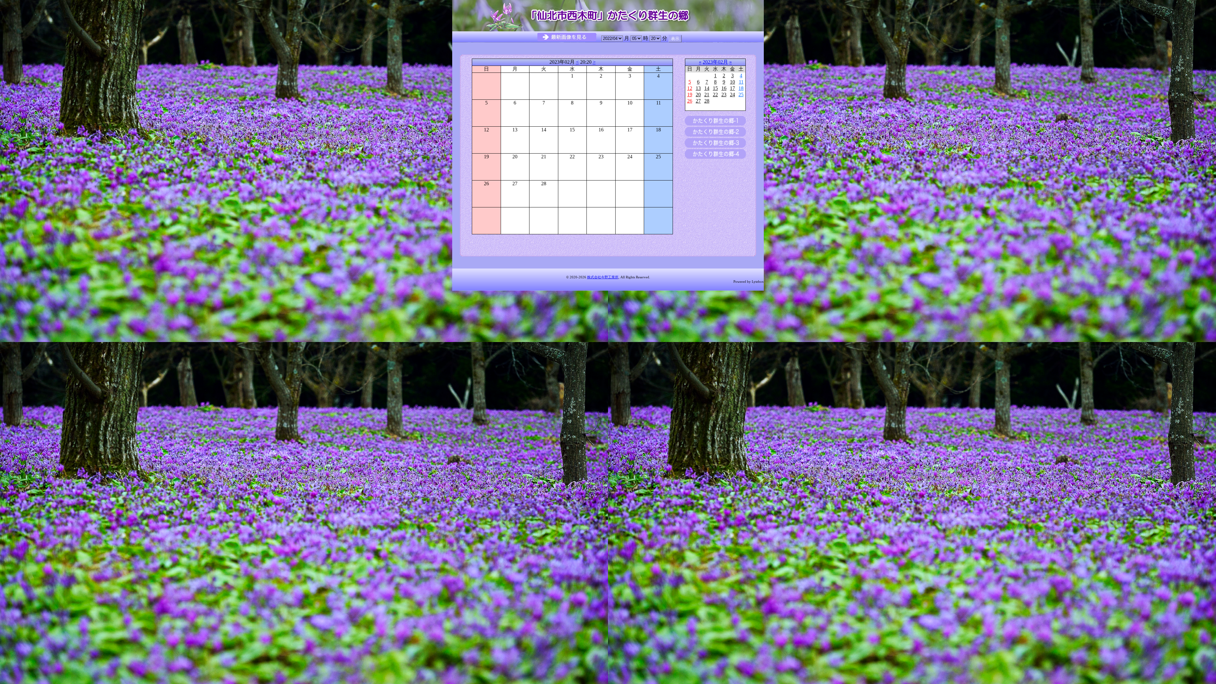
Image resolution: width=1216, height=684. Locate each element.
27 (698, 101)
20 (698, 94)
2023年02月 (715, 62)
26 (689, 101)
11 (741, 82)
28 (706, 101)
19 (689, 94)
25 (741, 94)
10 (732, 82)
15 (715, 88)
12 (689, 88)
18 (741, 88)
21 (706, 94)
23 (723, 94)
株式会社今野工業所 (602, 277)
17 (732, 88)
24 (732, 94)
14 (706, 88)
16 (723, 88)
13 (698, 88)
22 (715, 94)
